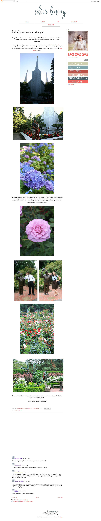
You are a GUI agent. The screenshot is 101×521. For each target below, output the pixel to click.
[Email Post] (41, 408)
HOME (27, 22)
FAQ (58, 22)
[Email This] (44, 408)
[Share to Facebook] (49, 408)
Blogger (61, 517)
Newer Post (14, 497)
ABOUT (43, 22)
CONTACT (51, 25)
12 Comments (36, 408)
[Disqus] (37, 434)
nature (16, 410)
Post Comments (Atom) (22, 499)
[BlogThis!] (46, 408)
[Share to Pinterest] (50, 408)
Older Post (60, 497)
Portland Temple (55, 45)
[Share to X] (47, 408)
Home (37, 497)
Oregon (20, 410)
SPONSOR (74, 22)
